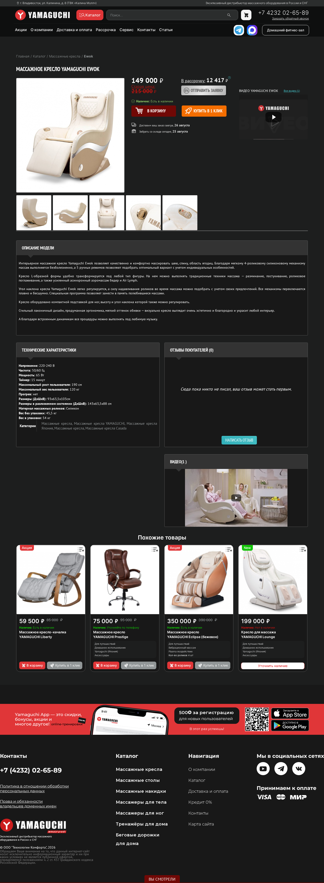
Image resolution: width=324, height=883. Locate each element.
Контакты (146, 29)
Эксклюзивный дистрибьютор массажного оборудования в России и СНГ (257, 3)
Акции (21, 29)
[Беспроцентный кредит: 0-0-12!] (229, 77)
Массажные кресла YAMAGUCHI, (100, 423)
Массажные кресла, (58, 423)
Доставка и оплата (74, 29)
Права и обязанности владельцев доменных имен (28, 803)
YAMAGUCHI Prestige (110, 637)
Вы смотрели (162, 879)
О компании (42, 29)
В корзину (35, 665)
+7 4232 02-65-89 (283, 13)
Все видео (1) (292, 91)
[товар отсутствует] (246, 15)
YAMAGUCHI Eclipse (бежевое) (192, 637)
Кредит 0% (200, 802)
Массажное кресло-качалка (42, 632)
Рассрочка (106, 29)
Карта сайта (201, 824)
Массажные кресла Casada (105, 428)
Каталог (196, 780)
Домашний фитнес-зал (285, 30)
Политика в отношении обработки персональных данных (34, 788)
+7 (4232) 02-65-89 (31, 770)
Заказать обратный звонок (290, 18)
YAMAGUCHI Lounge (258, 637)
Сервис (127, 29)
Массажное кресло (109, 632)
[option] (236, 498)
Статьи (166, 29)
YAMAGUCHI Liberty (35, 637)
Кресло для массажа (258, 632)
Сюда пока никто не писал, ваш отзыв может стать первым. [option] (236, 388)
